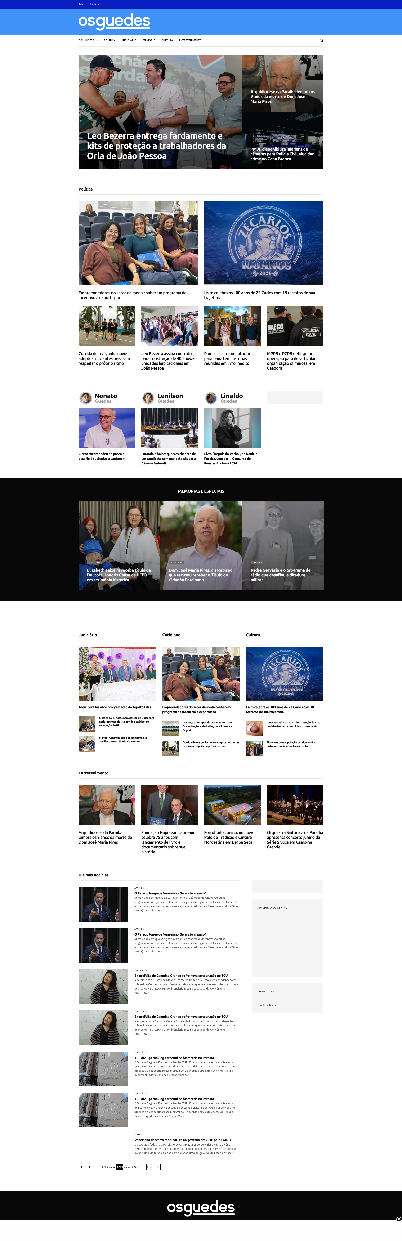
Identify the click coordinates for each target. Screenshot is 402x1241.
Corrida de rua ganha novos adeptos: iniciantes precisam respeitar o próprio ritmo (104, 358)
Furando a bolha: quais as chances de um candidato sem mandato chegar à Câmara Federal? (168, 458)
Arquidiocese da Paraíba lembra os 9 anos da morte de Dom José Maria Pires (282, 96)
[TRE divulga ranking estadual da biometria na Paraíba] (103, 1069)
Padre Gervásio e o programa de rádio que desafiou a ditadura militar (280, 575)
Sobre (82, 4)
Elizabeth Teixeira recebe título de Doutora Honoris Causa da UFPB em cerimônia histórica (119, 575)
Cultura (167, 40)
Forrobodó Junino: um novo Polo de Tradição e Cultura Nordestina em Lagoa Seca (229, 837)
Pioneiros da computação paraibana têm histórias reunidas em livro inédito (227, 358)
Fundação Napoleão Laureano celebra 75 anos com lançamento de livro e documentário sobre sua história (168, 842)
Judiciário (129, 40)
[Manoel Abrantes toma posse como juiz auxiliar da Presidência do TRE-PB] (87, 744)
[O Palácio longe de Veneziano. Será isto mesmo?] (103, 904)
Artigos (139, 888)
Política (110, 40)
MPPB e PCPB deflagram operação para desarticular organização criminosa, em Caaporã (291, 360)
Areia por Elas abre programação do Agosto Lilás (115, 707)
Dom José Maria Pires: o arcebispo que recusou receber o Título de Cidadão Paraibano (200, 575)
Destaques (94, 562)
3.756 (104, 1167)
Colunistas (86, 40)
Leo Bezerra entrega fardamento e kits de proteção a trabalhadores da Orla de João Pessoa (156, 146)
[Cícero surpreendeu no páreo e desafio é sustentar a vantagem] (107, 428)
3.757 (112, 1167)
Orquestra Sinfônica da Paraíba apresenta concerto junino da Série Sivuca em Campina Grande (295, 839)
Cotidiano (171, 634)
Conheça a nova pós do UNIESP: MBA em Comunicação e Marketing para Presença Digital (207, 726)
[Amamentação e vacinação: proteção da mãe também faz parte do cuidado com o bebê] (254, 728)
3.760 (134, 1167)
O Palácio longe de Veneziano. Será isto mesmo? (170, 893)
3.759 (127, 1167)
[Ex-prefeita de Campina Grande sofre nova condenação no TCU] (103, 986)
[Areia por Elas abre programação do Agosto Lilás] (117, 674)
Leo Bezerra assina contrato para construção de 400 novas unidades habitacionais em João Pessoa (168, 360)
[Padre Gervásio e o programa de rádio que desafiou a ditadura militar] (283, 545)
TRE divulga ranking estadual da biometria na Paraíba (174, 1058)
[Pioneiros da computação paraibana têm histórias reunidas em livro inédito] (232, 326)
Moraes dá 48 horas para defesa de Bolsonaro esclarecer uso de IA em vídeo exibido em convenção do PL (126, 722)
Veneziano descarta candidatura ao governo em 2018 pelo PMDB (182, 1140)
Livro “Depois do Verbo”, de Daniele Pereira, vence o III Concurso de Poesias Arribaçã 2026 (231, 458)
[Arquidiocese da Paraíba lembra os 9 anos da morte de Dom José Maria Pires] (282, 83)
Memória (149, 40)
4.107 (150, 1167)
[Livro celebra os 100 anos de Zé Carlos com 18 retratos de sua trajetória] (263, 243)
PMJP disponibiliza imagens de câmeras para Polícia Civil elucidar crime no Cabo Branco (281, 154)
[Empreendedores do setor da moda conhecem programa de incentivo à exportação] (138, 243)
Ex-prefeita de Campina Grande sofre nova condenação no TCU (181, 976)
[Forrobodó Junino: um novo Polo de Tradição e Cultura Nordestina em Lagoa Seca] (232, 805)
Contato (94, 4)
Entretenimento (190, 40)
